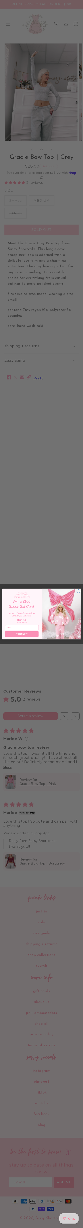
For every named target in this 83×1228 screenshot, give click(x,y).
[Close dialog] (78, 591)
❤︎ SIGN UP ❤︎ (21, 634)
